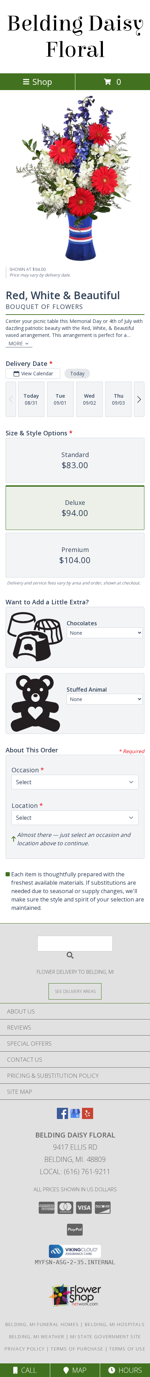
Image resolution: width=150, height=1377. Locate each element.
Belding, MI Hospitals (115, 1324)
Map (78, 1370)
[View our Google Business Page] (75, 1117)
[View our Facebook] (62, 1117)
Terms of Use (127, 1349)
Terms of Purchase (77, 1349)
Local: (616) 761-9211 (75, 1171)
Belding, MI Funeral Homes (42, 1324)
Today (77, 373)
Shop (42, 81)
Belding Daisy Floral (75, 36)
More (15, 343)
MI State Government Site (105, 1336)
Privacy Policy (25, 1349)
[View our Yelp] (87, 1117)
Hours (128, 1370)
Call (27, 1370)
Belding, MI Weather (37, 1336)
